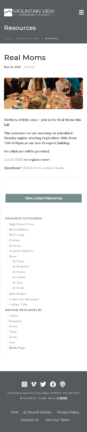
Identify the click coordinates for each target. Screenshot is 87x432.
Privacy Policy (68, 412)
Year (12, 342)
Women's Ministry (21, 251)
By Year (18, 282)
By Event (18, 288)
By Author (19, 277)
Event (13, 337)
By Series (19, 272)
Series (13, 326)
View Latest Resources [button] (44, 198)
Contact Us (29, 420)
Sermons (15, 245)
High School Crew (21, 224)
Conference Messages (24, 299)
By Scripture (21, 266)
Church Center (39, 412)
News (37, 38)
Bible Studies (18, 294)
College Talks (18, 304)
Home (7, 38)
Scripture (15, 321)
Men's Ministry (19, 229)
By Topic (18, 261)
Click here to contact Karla (43, 168)
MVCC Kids (16, 235)
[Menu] (81, 12)
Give (14, 412)
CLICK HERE (13, 159)
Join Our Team (57, 420)
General (29, 67)
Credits (42, 398)
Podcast (14, 240)
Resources (22, 38)
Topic (13, 332)
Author (14, 315)
